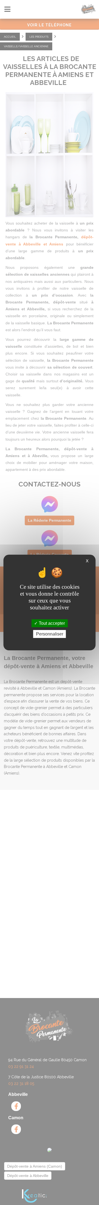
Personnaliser (49, 634)
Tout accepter (51, 623)
